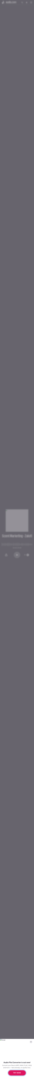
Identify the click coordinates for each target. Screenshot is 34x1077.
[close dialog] (30, 1041)
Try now (17, 1073)
